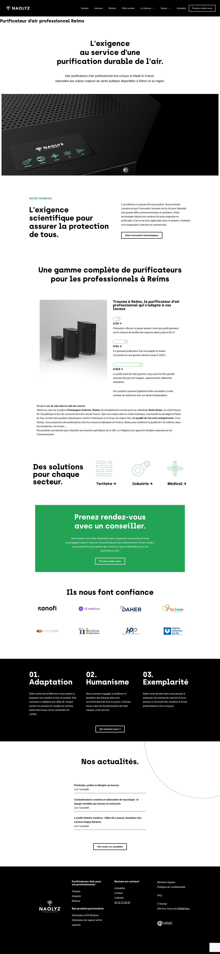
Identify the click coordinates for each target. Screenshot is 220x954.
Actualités (181, 8)
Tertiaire (84, 8)
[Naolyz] (18, 8)
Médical (112, 8)
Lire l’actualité (81, 789)
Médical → (176, 483)
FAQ (159, 895)
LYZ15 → (118, 369)
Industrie (98, 8)
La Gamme (146, 8)
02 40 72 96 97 (122, 902)
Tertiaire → (106, 483)
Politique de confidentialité (171, 887)
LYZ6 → (117, 346)
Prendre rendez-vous (202, 8)
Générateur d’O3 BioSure (85, 915)
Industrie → (142, 483)
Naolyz (164, 8)
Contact (118, 893)
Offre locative (128, 8)
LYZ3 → (117, 323)
